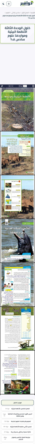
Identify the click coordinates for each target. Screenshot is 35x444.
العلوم (8, 12)
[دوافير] (27, 3)
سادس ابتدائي (15, 12)
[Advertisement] (17, 65)
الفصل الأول (25, 12)
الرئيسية (33, 12)
